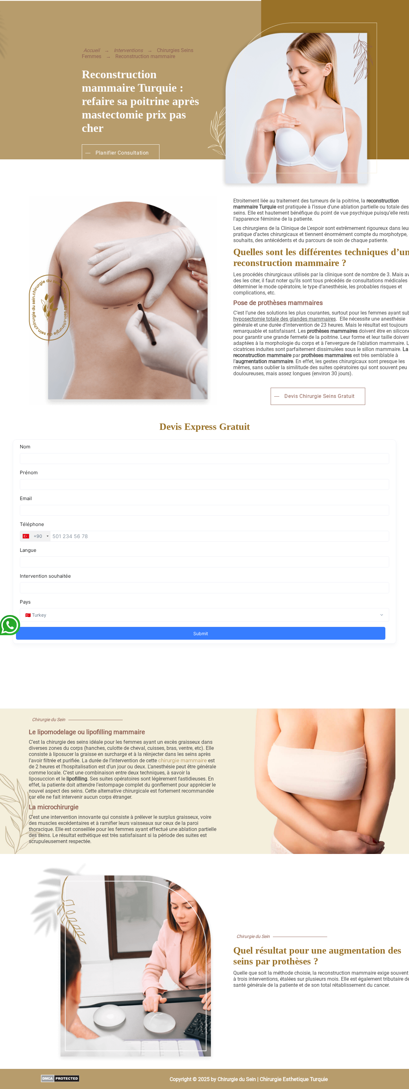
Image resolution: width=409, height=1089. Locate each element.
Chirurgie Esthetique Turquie (294, 1079)
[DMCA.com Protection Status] (40, 1079)
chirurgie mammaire (182, 760)
